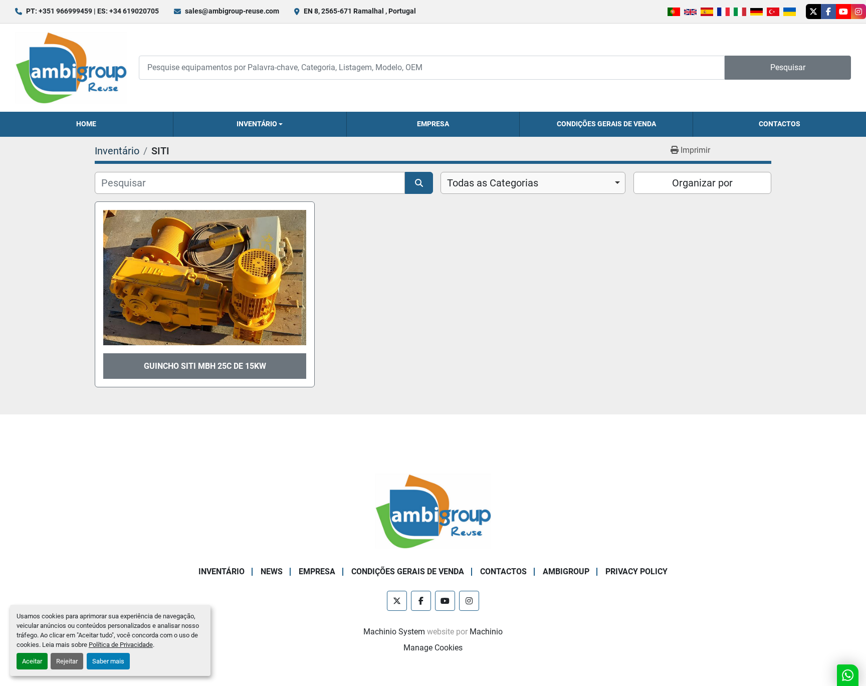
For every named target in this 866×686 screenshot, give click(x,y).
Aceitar (32, 661)
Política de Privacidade (121, 644)
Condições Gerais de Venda (606, 124)
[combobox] (533, 183)
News (272, 571)
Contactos (779, 124)
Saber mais (108, 661)
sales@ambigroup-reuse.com (232, 11)
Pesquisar (787, 67)
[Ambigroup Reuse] (433, 510)
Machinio (486, 631)
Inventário (257, 124)
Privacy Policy (636, 571)
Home (86, 124)
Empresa (433, 124)
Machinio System (394, 631)
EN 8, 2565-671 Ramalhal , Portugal (360, 11)
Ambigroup (566, 571)
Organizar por (702, 183)
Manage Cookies (433, 647)
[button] (259, 124)
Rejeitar (67, 661)
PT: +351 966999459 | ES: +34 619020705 (92, 11)
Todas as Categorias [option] (492, 183)
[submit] (419, 183)
